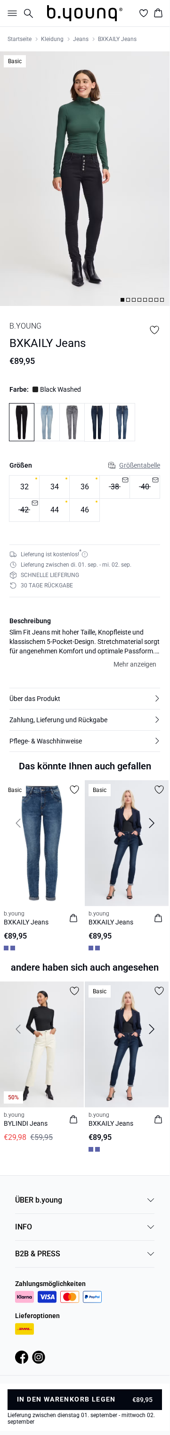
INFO (23, 1226)
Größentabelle (139, 465)
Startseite (20, 39)
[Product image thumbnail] (122, 300)
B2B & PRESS (37, 1253)
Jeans (81, 39)
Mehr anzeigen (134, 664)
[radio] (24, 487)
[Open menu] (10, 13)
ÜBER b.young (38, 1200)
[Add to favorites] (154, 330)
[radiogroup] (84, 499)
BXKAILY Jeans (117, 39)
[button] (84, 698)
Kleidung (52, 39)
